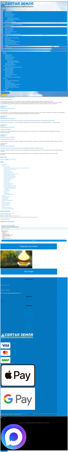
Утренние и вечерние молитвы (9, 194)
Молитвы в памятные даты (8, 171)
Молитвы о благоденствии (8, 178)
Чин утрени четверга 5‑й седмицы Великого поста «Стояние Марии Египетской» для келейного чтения (21, 148)
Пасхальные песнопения (5, 129)
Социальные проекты (9, 25)
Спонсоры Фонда (8, 11)
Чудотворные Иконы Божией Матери (12, 34)
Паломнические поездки (7, 26)
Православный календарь (10, 21)
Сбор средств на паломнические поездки (13, 24)
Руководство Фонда (9, 15)
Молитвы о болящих (7, 179)
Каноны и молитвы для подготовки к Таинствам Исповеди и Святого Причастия (16, 167)
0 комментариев (3, 106)
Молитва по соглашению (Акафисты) (12, 41)
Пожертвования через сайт (12, 18)
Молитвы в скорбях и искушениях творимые (11, 173)
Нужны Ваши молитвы (28, 316)
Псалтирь (5, 191)
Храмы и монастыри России (11, 31)
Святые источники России (10, 42)
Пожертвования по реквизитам (13, 19)
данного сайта (30, 413)
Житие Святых (8, 32)
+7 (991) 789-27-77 (4, 282)
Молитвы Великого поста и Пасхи (7, 97)
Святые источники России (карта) (12, 44)
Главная (4, 9)
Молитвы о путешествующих (8, 183)
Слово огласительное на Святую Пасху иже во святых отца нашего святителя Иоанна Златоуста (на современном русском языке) (27, 120)
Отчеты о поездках (9, 30)
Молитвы (3, 165)
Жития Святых (4, 231)
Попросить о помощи (9, 20)
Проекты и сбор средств (6, 236)
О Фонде (4, 10)
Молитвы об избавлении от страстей (10, 187)
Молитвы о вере (7, 181)
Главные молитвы (7, 166)
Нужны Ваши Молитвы (5, 196)
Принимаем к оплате (29, 340)
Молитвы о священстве (8, 184)
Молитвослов (8, 39)
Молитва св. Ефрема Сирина (6, 99)
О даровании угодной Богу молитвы (9, 188)
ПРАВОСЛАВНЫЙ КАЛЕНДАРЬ (5, 219)
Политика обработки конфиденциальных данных (29, 411)
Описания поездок (5, 199)
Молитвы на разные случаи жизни (9, 177)
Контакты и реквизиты (28, 331)
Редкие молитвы (7, 193)
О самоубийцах (6, 189)
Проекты (3, 201)
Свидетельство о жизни (10, 14)
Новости (4, 35)
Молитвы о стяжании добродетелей (10, 185)
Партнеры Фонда (8, 13)
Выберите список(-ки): (4, 230)
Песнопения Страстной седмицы (7, 139)
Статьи (6, 36)
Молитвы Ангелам (7, 170)
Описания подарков (5, 197)
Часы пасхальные (4, 110)
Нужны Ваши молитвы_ (10, 40)
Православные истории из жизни (12, 37)
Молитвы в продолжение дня (8, 172)
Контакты (4, 46)
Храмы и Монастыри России (6, 238)
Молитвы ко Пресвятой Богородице (10, 176)
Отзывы (6, 45)
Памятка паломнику (9, 27)
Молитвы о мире (7, 182)
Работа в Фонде (8, 47)
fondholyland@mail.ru (5, 288)
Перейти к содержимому (5, 1)
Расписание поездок (9, 29)
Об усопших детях (7, 190)
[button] (34, 50)
